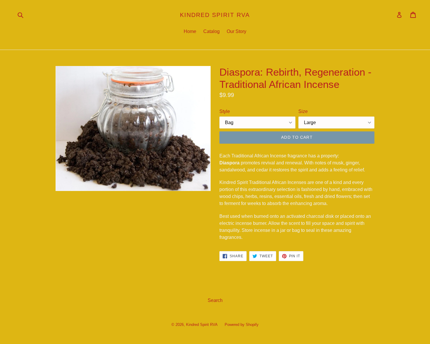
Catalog (211, 31)
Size (303, 111)
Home (190, 31)
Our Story (236, 31)
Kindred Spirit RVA (215, 15)
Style (224, 111)
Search (215, 300)
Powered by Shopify (242, 324)
